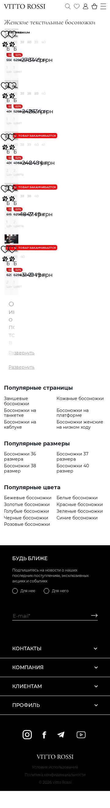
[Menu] (103, 6)
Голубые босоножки (26, 511)
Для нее (27, 590)
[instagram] (27, 734)
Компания (28, 667)
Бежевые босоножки (28, 498)
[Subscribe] (92, 616)
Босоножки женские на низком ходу (80, 425)
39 (36, 42)
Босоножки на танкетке (20, 413)
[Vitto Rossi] (24, 6)
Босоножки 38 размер (20, 468)
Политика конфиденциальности (55, 774)
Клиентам (27, 686)
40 (43, 42)
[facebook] (44, 735)
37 (22, 42)
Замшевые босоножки (16, 401)
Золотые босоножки (27, 504)
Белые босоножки (77, 498)
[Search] (68, 6)
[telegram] (60, 735)
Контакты (27, 649)
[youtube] (81, 734)
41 (43, 144)
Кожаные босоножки (80, 398)
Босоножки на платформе (73, 413)
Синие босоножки (77, 518)
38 (29, 42)
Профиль (26, 705)
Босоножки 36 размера (20, 456)
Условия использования (55, 767)
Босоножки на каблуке (20, 425)
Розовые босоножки (27, 524)
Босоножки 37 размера (72, 456)
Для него (60, 590)
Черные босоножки (26, 518)
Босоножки (7, 49)
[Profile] (85, 6)
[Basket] (94, 6)
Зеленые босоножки (80, 511)
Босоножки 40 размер (73, 468)
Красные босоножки (80, 504)
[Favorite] (76, 6)
